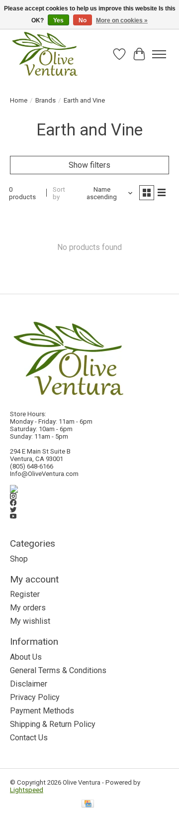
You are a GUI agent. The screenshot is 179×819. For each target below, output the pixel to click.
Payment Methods (42, 710)
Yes (58, 20)
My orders (28, 607)
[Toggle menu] (159, 54)
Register (25, 594)
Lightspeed (26, 790)
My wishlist (30, 621)
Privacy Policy (35, 697)
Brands (45, 100)
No (83, 20)
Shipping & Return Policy (52, 724)
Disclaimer (28, 684)
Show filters (89, 165)
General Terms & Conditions (58, 670)
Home (18, 100)
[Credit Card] (88, 804)
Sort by (59, 193)
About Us (26, 657)
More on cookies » (122, 20)
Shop (19, 559)
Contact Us (29, 737)
